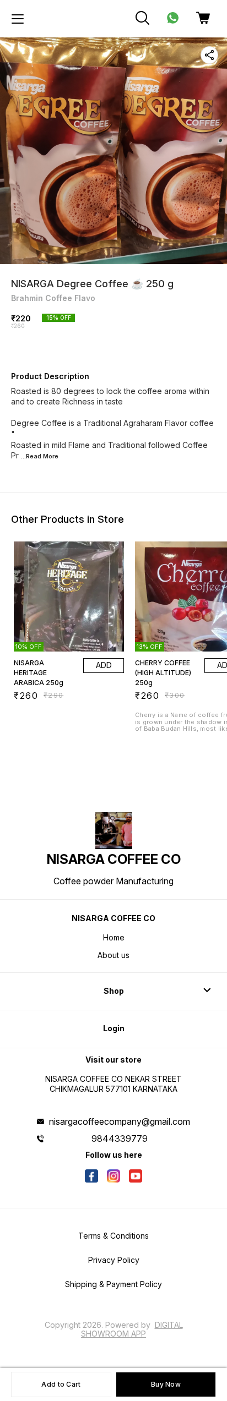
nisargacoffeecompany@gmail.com (119, 1121)
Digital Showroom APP (132, 1329)
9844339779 (119, 1138)
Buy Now (166, 1384)
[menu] (18, 19)
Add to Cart (60, 1384)
